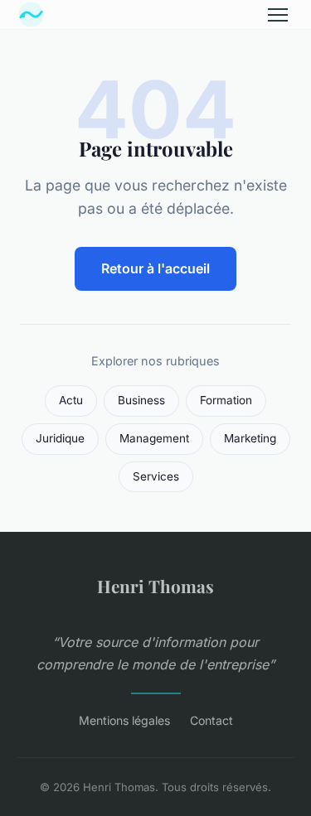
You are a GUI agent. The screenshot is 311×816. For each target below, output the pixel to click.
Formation (226, 400)
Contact (211, 720)
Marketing (250, 438)
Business (141, 400)
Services (156, 476)
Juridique (60, 438)
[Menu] (277, 15)
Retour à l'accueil (155, 268)
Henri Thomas (155, 585)
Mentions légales (124, 720)
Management (154, 438)
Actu (71, 400)
